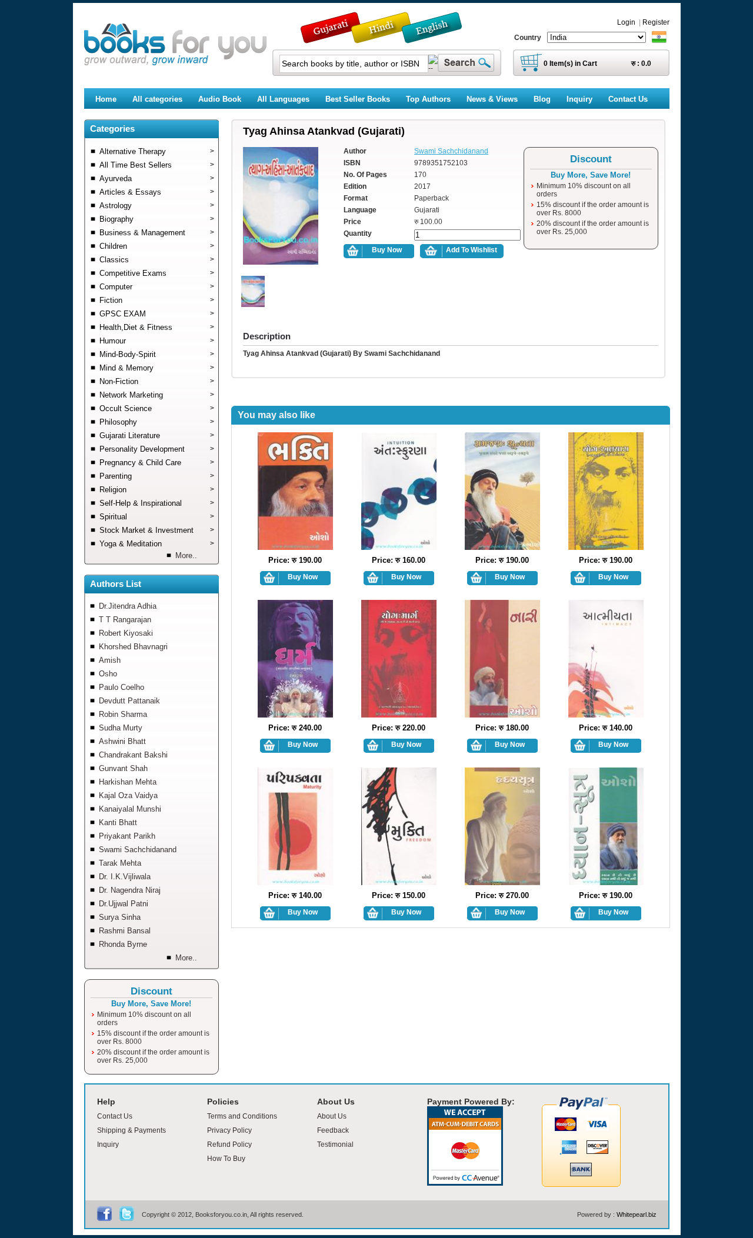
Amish (110, 660)
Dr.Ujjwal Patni (123, 903)
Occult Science (156, 408)
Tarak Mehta (120, 863)
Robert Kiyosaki (126, 633)
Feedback (333, 1130)
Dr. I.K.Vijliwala (125, 876)
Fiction (156, 300)
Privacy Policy (229, 1130)
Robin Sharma (123, 714)
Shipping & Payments (131, 1130)
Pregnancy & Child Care (156, 462)
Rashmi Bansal (125, 930)
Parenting (156, 476)
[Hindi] (389, 38)
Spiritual (156, 516)
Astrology (156, 205)
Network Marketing (156, 395)
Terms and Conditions (242, 1116)
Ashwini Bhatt (122, 741)
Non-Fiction (156, 381)
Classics (156, 259)
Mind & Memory (156, 367)
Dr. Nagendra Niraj (130, 890)
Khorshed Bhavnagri (133, 646)
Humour (156, 340)
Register (655, 22)
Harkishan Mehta (127, 781)
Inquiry (108, 1144)
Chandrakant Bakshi (133, 754)
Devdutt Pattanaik (129, 700)
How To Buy (226, 1158)
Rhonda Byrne (123, 944)
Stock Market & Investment (156, 530)
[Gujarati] (332, 38)
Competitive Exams (156, 273)
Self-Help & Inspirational (156, 503)
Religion (156, 489)
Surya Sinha (120, 917)
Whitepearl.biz (637, 1214)
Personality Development (156, 449)
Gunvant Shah (123, 768)
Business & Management (156, 232)
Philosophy (156, 422)
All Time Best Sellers (156, 165)
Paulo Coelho (121, 687)
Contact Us (114, 1116)
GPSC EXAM (156, 313)
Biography (156, 219)
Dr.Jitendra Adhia (127, 606)
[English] (438, 38)
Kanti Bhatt (118, 822)
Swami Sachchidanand (137, 849)
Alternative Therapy (156, 151)
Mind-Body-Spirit (156, 354)
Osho (108, 673)
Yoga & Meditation (156, 543)
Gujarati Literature (156, 435)
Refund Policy (229, 1144)
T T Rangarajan (125, 619)
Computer (156, 286)
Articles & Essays (156, 192)
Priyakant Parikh (127, 836)
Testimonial (335, 1144)
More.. (186, 555)
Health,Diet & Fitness (156, 327)
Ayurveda (156, 178)
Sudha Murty (120, 727)
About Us (331, 1116)
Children (156, 246)
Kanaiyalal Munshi (130, 809)
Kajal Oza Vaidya (128, 795)
